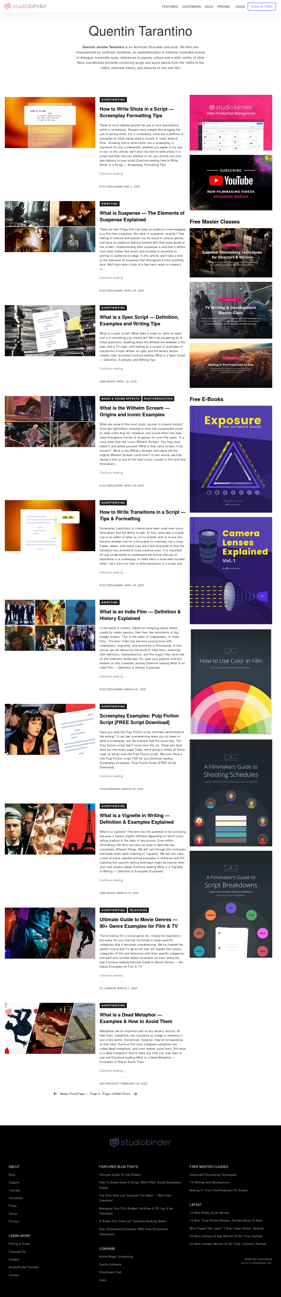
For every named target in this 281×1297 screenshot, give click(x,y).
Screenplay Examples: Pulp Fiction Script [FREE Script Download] (139, 719)
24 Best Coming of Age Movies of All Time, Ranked (226, 1236)
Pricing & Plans (19, 1244)
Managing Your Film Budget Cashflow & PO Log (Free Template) (136, 1210)
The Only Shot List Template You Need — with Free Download (135, 1197)
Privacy (14, 1221)
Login (240, 6)
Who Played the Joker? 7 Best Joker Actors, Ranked (226, 1228)
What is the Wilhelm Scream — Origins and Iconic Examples (135, 411)
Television (138, 910)
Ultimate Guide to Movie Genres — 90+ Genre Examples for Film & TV (139, 922)
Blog (12, 1174)
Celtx (102, 1280)
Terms (13, 1213)
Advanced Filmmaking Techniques (213, 1174)
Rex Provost (109, 1083)
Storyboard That (110, 1272)
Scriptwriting (113, 99)
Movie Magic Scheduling (116, 1256)
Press (13, 1205)
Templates (16, 1198)
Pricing (223, 6)
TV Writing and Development (209, 1182)
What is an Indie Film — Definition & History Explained (140, 615)
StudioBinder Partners (24, 1267)
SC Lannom (108, 988)
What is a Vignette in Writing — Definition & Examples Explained (137, 818)
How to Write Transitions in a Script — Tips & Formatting (143, 515)
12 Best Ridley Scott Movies (209, 1213)
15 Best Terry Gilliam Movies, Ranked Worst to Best (226, 1220)
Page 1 (82, 1094)
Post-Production (158, 398)
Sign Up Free (262, 6)
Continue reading (111, 173)
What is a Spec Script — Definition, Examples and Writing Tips (139, 320)
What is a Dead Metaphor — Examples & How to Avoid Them (136, 1018)
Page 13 (108, 1094)
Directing (109, 203)
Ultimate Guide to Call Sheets (120, 1174)
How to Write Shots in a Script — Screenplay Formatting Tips (137, 112)
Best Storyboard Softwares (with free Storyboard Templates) (133, 1231)
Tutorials (15, 1190)
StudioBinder (110, 789)
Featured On (17, 1251)
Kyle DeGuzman (111, 186)
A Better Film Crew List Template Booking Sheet (132, 1221)
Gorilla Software (110, 1264)
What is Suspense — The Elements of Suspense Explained (142, 216)
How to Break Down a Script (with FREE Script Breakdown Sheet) (140, 1184)
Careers (14, 1259)
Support (14, 1182)
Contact (14, 1275)
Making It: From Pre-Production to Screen (219, 1190)
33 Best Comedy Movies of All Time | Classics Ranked (228, 1244)
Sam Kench (108, 381)
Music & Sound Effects (120, 398)
